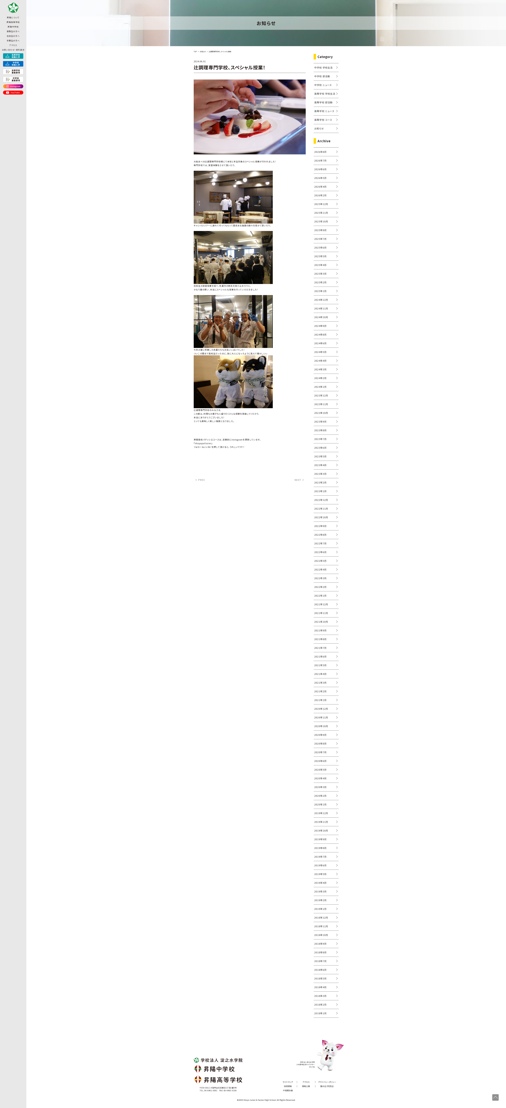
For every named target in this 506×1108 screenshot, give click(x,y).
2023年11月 (321, 404)
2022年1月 (320, 595)
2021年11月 (321, 613)
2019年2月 (320, 900)
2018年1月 (320, 1013)
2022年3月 (320, 578)
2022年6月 (320, 552)
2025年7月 (320, 238)
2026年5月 (320, 178)
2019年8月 (320, 848)
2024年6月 (320, 343)
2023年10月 (321, 413)
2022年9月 (320, 526)
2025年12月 (321, 204)
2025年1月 (320, 291)
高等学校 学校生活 (324, 93)
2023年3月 (320, 473)
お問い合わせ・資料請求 (13, 49)
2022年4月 (320, 569)
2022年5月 (320, 560)
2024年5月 (320, 352)
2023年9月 (320, 421)
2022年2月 (320, 587)
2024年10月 (321, 317)
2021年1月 (320, 700)
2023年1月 (320, 491)
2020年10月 (321, 726)
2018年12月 (321, 917)
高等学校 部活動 (323, 102)
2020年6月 (320, 761)
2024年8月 (320, 334)
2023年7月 (320, 439)
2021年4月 (320, 674)
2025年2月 (320, 282)
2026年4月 (320, 186)
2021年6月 (320, 656)
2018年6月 (320, 969)
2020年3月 (320, 787)
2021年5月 (320, 665)
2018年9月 (320, 943)
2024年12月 (321, 299)
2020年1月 (320, 804)
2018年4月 (320, 987)
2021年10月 (321, 621)
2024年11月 (321, 308)
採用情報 (288, 1086)
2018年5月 (320, 978)
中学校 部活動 (322, 76)
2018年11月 (321, 926)
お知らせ (319, 128)
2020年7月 (320, 752)
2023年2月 (320, 482)
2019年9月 (320, 839)
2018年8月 (320, 952)
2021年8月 (320, 639)
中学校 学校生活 (323, 67)
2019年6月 (320, 865)
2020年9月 (320, 734)
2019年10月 (321, 830)
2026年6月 (320, 169)
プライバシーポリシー (327, 1082)
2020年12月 (321, 708)
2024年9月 (320, 325)
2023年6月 (320, 447)
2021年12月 (321, 604)
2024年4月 (320, 360)
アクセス (13, 45)
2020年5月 (320, 769)
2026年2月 (320, 195)
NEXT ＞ (299, 479)
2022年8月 (320, 534)
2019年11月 (321, 821)
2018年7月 (320, 961)
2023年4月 (320, 465)
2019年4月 (320, 882)
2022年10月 (321, 517)
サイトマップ (288, 1082)
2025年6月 (320, 247)
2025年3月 (320, 273)
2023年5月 (320, 456)
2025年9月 (320, 230)
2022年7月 (320, 543)
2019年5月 (320, 874)
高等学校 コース (323, 119)
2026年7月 (320, 160)
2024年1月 (320, 386)
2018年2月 (320, 1004)
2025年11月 (321, 212)
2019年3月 (320, 891)
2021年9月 (320, 630)
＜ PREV (200, 479)
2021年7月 (320, 647)
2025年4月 (320, 265)
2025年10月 (321, 221)
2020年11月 (321, 717)
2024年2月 (320, 378)
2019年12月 (321, 813)
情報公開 (306, 1086)
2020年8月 (320, 743)
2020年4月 (320, 778)
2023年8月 (320, 430)
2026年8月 (320, 151)
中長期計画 (288, 1090)
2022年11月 (321, 508)
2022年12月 (321, 500)
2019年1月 (320, 909)
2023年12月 (321, 395)
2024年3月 (320, 369)
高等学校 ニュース (324, 111)
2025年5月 (320, 256)
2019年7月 (320, 856)
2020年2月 (320, 795)
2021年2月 (320, 691)
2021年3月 (320, 682)
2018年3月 (320, 996)
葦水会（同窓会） (327, 1086)
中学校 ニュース (323, 85)
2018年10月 (321, 935)
